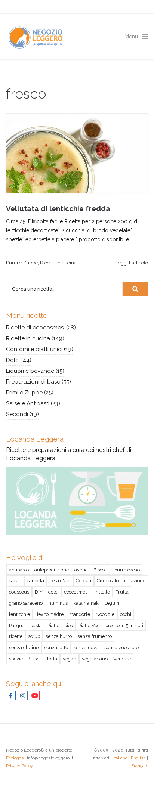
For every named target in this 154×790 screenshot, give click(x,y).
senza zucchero (121, 647)
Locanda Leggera (30, 458)
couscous (19, 592)
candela (35, 580)
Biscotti (101, 570)
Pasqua (17, 625)
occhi (125, 614)
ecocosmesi (76, 592)
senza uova (86, 647)
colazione (134, 580)
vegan (69, 659)
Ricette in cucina (58, 263)
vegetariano (95, 659)
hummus (58, 603)
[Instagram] (22, 695)
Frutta (122, 592)
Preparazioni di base (33, 381)
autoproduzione (51, 570)
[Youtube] (34, 695)
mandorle (79, 614)
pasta (36, 625)
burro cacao (127, 570)
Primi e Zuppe (22, 263)
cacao (15, 580)
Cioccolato (108, 580)
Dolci (13, 360)
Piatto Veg (89, 625)
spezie (16, 659)
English (138, 757)
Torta (51, 659)
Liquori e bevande (30, 371)
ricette (15, 636)
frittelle (102, 592)
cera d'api (60, 580)
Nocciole (105, 614)
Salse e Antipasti (27, 403)
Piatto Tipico (60, 625)
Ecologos (15, 757)
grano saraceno (26, 603)
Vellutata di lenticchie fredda (58, 208)
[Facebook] (11, 695)
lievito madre (50, 614)
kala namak (86, 603)
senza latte (56, 647)
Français (139, 765)
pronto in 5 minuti (124, 625)
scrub (34, 636)
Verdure (122, 659)
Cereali (83, 580)
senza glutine (23, 647)
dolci (53, 592)
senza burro (59, 636)
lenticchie (19, 614)
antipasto (19, 570)
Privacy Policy (19, 765)
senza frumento (94, 636)
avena (81, 570)
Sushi (34, 659)
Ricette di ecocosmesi (35, 327)
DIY (39, 592)
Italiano (120, 757)
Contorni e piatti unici (34, 349)
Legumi (112, 603)
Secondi (17, 414)
